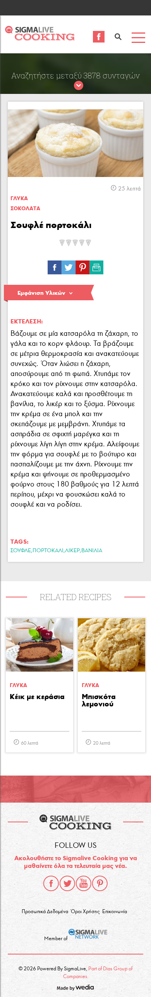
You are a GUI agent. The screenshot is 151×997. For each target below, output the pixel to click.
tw (69, 265)
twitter (67, 883)
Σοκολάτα (25, 208)
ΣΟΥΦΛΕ (20, 550)
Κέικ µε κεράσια (37, 697)
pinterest (100, 883)
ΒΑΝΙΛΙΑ (91, 550)
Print (96, 265)
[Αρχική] (40, 38)
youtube (83, 883)
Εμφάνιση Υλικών (41, 292)
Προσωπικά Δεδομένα (45, 912)
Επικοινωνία (114, 912)
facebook (51, 883)
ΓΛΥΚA (19, 198)
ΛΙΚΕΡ (72, 550)
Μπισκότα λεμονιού (99, 700)
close (79, 86)
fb (55, 265)
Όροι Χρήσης (85, 912)
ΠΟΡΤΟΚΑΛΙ (48, 550)
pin (82, 265)
